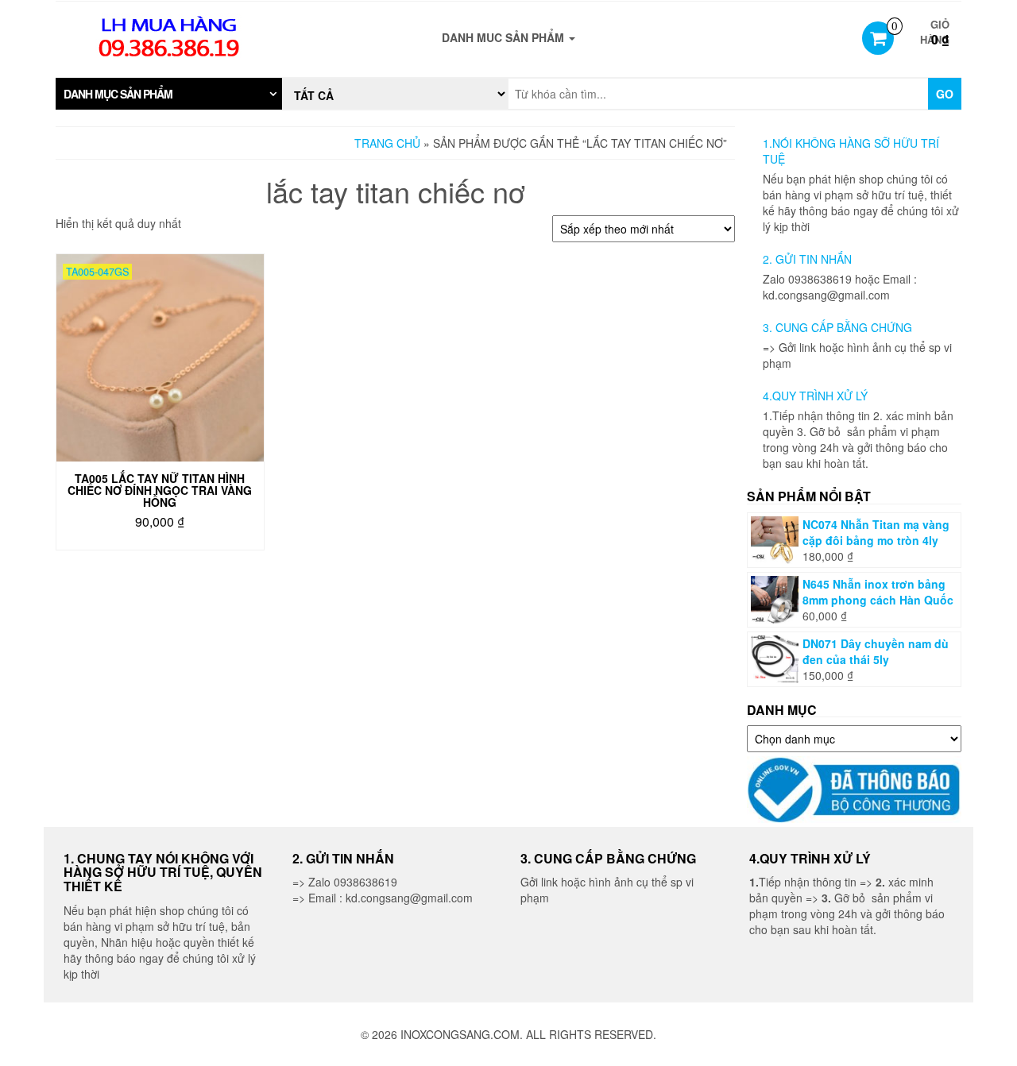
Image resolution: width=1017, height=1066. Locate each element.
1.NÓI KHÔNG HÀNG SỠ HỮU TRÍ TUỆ (851, 151)
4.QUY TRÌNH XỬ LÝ (815, 396)
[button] (169, 94)
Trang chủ (387, 143)
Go (944, 94)
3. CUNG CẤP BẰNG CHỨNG (837, 327)
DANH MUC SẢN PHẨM (504, 37)
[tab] (169, 94)
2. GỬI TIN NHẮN (807, 259)
